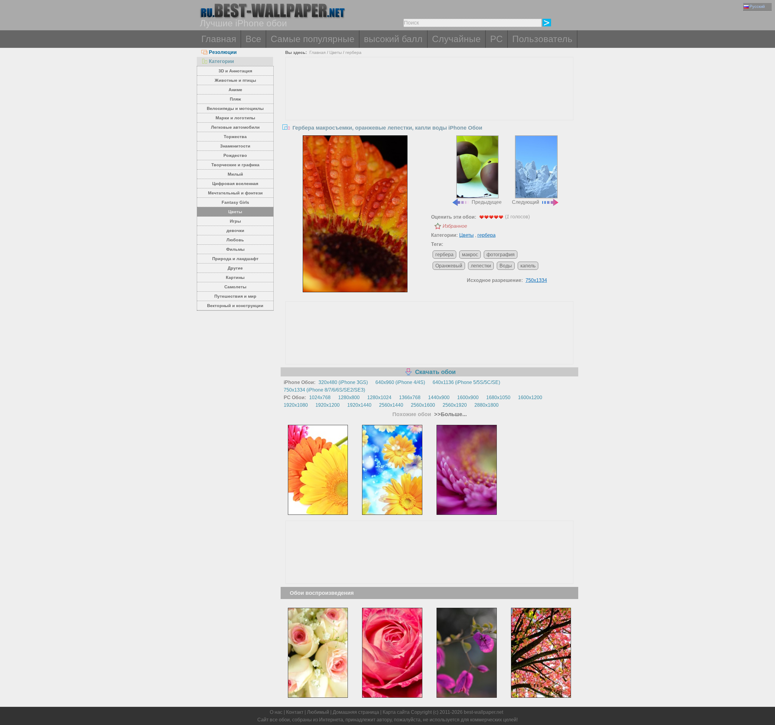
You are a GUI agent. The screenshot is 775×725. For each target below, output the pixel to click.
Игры (235, 221)
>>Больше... (450, 414)
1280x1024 (379, 397)
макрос (470, 254)
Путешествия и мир (235, 296)
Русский (757, 6)
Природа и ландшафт (235, 258)
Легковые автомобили (235, 127)
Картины (235, 277)
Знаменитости (235, 146)
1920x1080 (296, 405)
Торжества (235, 136)
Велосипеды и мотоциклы (235, 108)
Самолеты (235, 286)
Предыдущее (487, 202)
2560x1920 (455, 405)
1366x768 (409, 397)
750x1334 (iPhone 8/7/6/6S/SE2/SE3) (324, 389)
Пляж (235, 99)
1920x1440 (359, 405)
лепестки (481, 265)
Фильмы (235, 249)
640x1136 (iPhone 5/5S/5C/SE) (466, 382)
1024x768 (320, 397)
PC (496, 39)
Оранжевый (448, 265)
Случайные (456, 39)
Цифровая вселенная (235, 183)
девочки (235, 230)
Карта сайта (396, 712)
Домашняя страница (356, 712)
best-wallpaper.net (483, 712)
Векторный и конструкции (235, 305)
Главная (218, 39)
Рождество (235, 155)
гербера (353, 52)
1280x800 (349, 397)
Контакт (294, 712)
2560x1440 (391, 405)
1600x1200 (530, 397)
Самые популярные (313, 39)
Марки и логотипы (235, 117)
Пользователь (542, 39)
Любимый (318, 712)
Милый (235, 174)
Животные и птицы (235, 80)
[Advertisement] (429, 102)
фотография (500, 254)
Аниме (235, 89)
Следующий (525, 202)
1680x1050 (498, 397)
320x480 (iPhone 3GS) (343, 382)
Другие (235, 268)
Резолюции (223, 52)
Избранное (455, 226)
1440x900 (439, 397)
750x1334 (536, 280)
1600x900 (468, 397)
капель (528, 265)
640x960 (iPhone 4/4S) (400, 382)
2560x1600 (423, 405)
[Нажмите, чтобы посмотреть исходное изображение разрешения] (355, 214)
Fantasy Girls (235, 202)
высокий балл (393, 39)
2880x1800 (486, 405)
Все (253, 39)
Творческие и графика (235, 164)
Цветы (235, 211)
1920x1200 (327, 405)
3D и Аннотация (235, 70)
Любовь (235, 239)
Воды (506, 265)
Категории (221, 61)
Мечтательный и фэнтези (235, 192)
